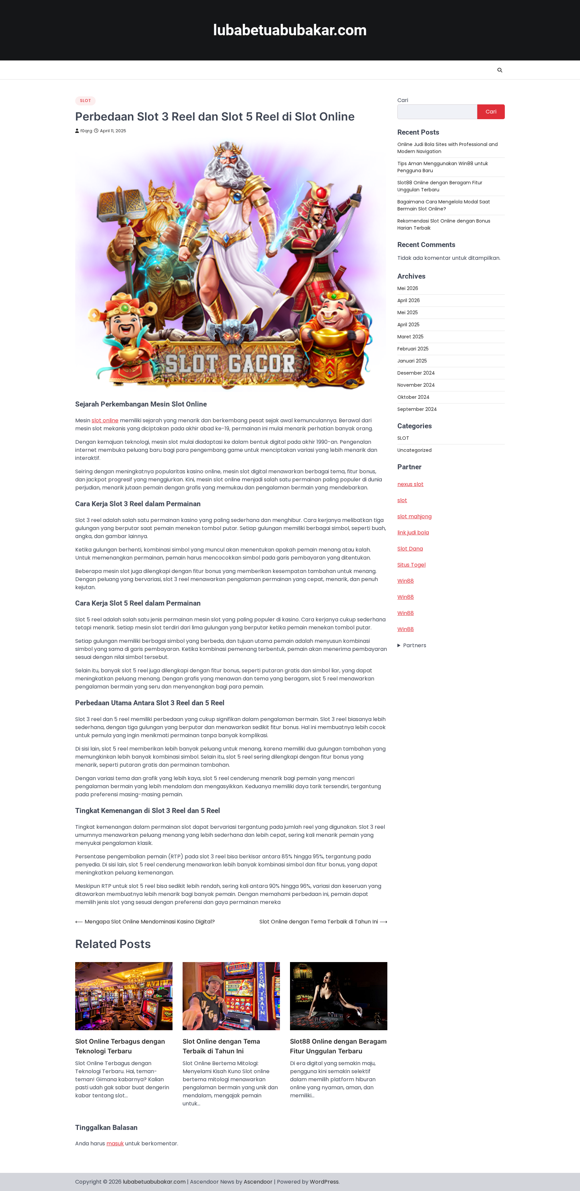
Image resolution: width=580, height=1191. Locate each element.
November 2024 (416, 385)
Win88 (405, 581)
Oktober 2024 (413, 397)
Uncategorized (414, 450)
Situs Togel (411, 565)
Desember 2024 (416, 373)
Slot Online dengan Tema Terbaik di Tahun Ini (221, 1046)
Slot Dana (410, 549)
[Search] (500, 70)
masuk (115, 1143)
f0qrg (86, 131)
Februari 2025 (413, 348)
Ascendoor (258, 1182)
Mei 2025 (407, 312)
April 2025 (408, 324)
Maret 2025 (410, 336)
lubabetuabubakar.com (290, 30)
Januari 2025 (412, 361)
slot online (105, 420)
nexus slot (410, 484)
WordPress (324, 1182)
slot (402, 501)
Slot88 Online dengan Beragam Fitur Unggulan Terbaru (338, 1046)
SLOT (85, 100)
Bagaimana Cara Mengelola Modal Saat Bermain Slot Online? (443, 205)
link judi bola (413, 533)
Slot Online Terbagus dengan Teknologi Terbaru (120, 1046)
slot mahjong (414, 517)
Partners (414, 646)
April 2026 (408, 300)
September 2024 (417, 409)
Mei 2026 (407, 288)
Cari (402, 100)
